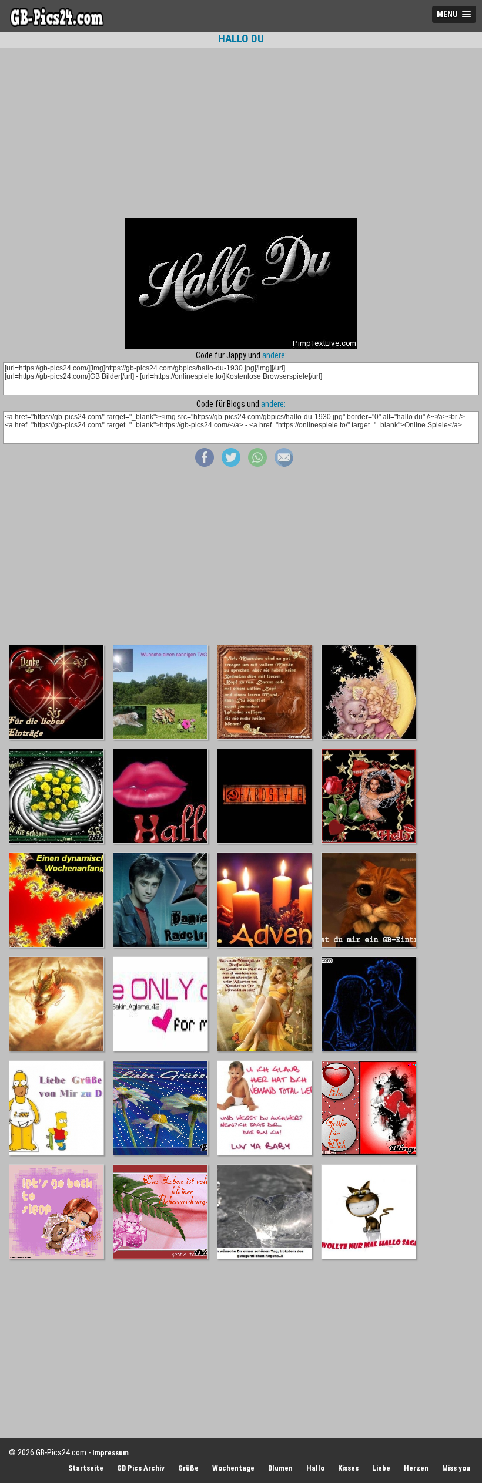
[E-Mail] (284, 464)
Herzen (416, 1468)
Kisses (348, 1468)
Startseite (85, 1468)
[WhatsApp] (257, 464)
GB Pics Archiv (141, 1468)
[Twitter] (231, 464)
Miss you (456, 1468)
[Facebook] (204, 464)
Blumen (280, 1468)
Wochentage (233, 1468)
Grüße (188, 1468)
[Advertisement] (241, 133)
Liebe (381, 1468)
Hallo (315, 1468)
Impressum (110, 1452)
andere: (274, 355)
